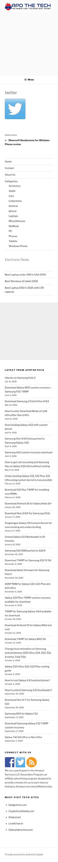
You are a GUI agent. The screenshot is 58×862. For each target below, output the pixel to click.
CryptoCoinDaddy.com (21, 811)
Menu (31, 79)
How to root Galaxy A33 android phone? (27, 680)
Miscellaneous (17, 221)
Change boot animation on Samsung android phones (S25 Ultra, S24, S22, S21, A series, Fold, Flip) (28, 652)
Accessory (15, 186)
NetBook (14, 226)
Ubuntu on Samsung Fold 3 (20, 377)
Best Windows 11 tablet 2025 (21, 281)
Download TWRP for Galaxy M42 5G (25, 639)
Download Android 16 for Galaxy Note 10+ (28, 503)
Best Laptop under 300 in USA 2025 (25, 274)
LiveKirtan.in (16, 823)
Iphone (13, 211)
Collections (15, 201)
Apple (12, 190)
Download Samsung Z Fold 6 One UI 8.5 (27, 401)
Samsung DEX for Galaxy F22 (21, 713)
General (13, 206)
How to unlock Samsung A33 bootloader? (28, 690)
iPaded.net (15, 817)
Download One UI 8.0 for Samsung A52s (27, 513)
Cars (11, 196)
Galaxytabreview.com (21, 829)
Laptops (13, 216)
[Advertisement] (29, 42)
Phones (13, 236)
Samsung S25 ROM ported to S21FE (25, 550)
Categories (11, 181)
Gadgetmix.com (18, 805)
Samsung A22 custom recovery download (28, 452)
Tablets (13, 241)
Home (8, 161)
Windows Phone (18, 246)
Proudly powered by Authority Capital (24, 854)
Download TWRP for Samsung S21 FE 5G (28, 560)
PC (10, 231)
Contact (9, 168)
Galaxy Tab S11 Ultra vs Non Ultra (23, 737)
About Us (10, 174)
